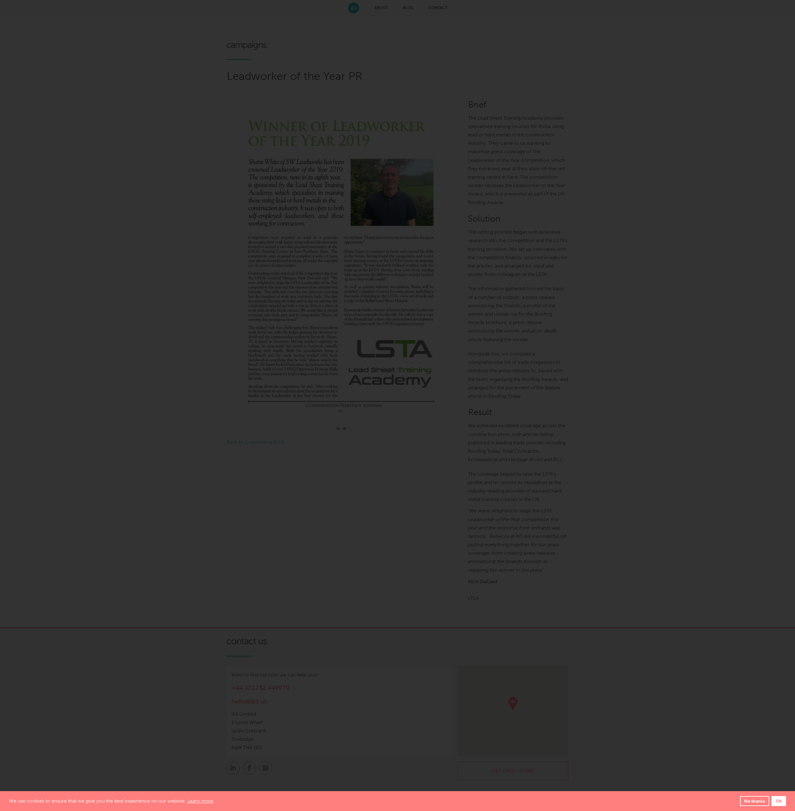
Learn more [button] (200, 801)
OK (779, 801)
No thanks (754, 801)
